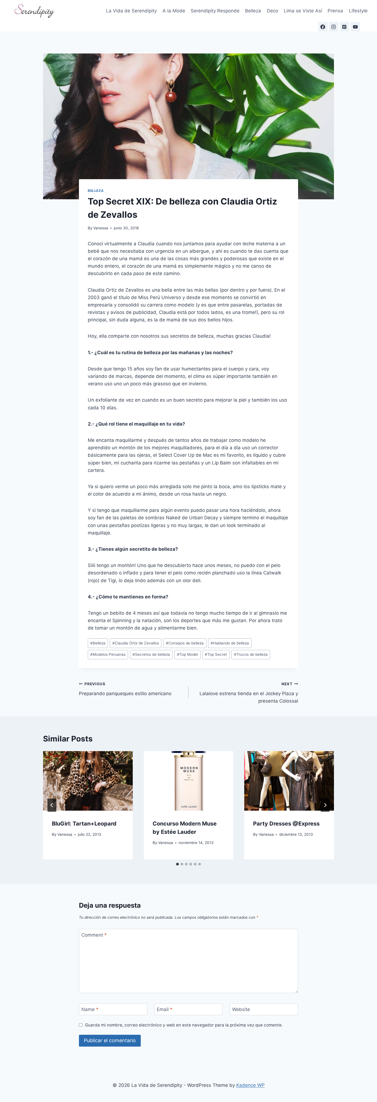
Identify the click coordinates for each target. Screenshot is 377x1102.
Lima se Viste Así (303, 11)
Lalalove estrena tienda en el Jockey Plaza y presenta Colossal (249, 693)
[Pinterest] (344, 26)
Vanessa (100, 228)
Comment (94, 935)
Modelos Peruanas (108, 654)
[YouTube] (355, 26)
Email (164, 1009)
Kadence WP (250, 1085)
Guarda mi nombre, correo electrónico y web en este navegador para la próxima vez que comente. (184, 1025)
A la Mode (174, 11)
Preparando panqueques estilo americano (125, 689)
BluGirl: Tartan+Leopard (84, 823)
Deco (272, 11)
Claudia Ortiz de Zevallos (135, 643)
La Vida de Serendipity (131, 11)
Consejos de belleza (185, 643)
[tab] (177, 864)
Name (90, 1009)
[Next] (325, 805)
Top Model (187, 654)
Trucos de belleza (251, 654)
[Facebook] (323, 26)
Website (241, 1009)
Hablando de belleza (230, 643)
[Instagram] (333, 26)
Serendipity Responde (215, 11)
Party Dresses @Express (286, 823)
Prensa (335, 11)
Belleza (253, 11)
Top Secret (216, 654)
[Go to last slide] (51, 805)
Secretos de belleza (151, 654)
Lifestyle (358, 11)
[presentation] (88, 781)
